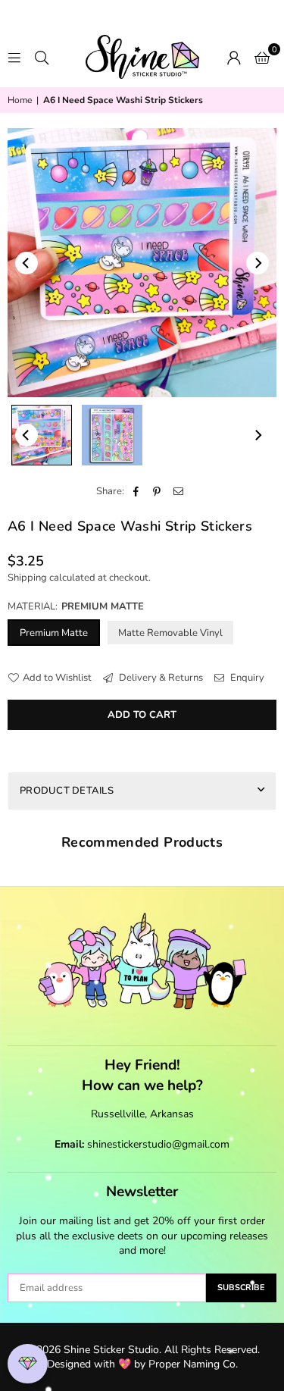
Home (20, 100)
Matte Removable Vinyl (170, 633)
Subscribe (241, 1287)
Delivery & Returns (160, 678)
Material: (76, 606)
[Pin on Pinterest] (157, 491)
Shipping (27, 577)
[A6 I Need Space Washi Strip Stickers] (41, 435)
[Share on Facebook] (136, 491)
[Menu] (14, 57)
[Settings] (234, 56)
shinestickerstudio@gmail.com (158, 1144)
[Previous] (26, 263)
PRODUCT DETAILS (67, 790)
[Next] (257, 263)
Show (28, 1364)
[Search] (41, 57)
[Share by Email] (178, 491)
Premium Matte (54, 633)
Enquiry (246, 678)
